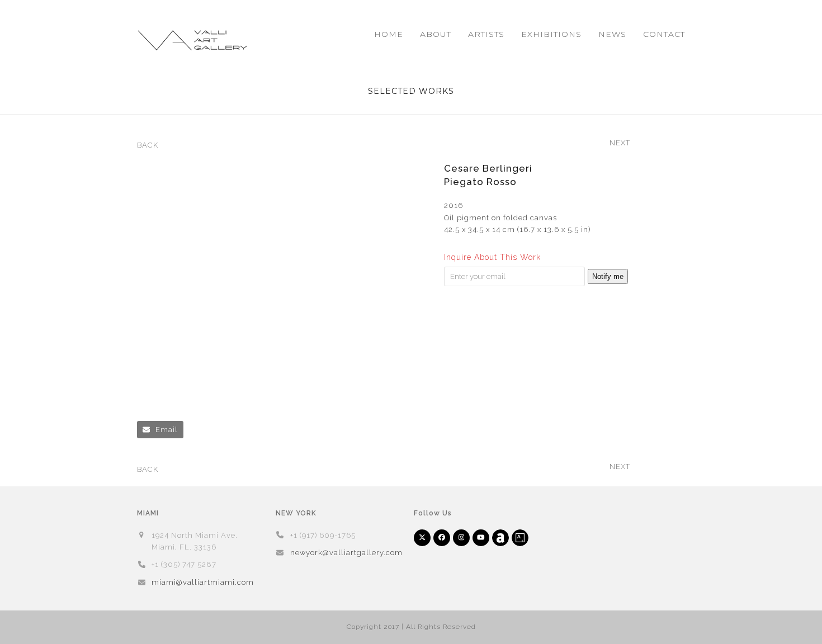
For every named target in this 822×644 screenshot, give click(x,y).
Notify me (607, 276)
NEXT (620, 144)
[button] (160, 429)
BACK (147, 146)
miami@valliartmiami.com (203, 582)
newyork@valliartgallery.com (346, 552)
